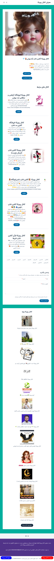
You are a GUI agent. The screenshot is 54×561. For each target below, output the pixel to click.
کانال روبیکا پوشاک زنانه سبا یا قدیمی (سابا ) (27, 481)
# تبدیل (13, 259)
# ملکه (34, 262)
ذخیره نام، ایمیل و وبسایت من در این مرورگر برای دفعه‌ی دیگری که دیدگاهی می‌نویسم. (31, 297)
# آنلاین (46, 259)
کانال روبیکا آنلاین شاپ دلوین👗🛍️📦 (16, 206)
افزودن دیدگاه (44, 284)
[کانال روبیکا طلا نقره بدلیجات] (27, 511)
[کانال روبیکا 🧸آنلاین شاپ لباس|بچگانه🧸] (45, 180)
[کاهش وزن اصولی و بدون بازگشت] (27, 492)
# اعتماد (29, 259)
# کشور (39, 262)
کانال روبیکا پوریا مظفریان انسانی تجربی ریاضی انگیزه (27, 411)
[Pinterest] (26, 536)
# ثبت (8, 259)
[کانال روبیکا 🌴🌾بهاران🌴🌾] (27, 337)
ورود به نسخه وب (27, 78)
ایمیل (23, 279)
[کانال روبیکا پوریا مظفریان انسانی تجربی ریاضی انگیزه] (27, 403)
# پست (18, 259)
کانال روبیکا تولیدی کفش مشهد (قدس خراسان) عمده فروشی (27, 446)
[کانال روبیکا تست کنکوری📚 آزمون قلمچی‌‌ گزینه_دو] (27, 354)
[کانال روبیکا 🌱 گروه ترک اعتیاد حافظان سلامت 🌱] (27, 419)
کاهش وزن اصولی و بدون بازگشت (27, 501)
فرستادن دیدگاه (44, 301)
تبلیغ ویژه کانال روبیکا (27, 525)
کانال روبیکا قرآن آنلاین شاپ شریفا (16, 237)
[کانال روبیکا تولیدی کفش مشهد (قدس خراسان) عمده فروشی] (27, 437)
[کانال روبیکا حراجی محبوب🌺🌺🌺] (27, 456)
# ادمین (41, 259)
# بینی (24, 259)
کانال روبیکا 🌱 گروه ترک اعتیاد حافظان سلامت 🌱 (27, 427)
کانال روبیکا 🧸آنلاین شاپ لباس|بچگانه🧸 (24, 179)
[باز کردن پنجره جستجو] (6, 2)
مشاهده (18, 112)
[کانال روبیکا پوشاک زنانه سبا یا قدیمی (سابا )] (27, 474)
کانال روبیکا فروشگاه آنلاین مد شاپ (16, 124)
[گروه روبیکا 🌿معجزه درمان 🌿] (27, 388)
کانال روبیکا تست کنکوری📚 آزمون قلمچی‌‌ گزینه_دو (27, 363)
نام (47, 279)
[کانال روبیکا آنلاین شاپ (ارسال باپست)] (37, 155)
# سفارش (46, 262)
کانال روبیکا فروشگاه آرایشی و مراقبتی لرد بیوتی (19, 96)
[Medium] (28, 536)
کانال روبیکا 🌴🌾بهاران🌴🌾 (27, 344)
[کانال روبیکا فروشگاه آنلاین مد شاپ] (37, 128)
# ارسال (35, 259)
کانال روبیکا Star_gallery (27, 379)
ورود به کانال (27, 73)
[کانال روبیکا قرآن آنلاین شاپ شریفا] (37, 241)
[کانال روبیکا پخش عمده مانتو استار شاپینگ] (27, 321)
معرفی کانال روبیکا (44, 2)
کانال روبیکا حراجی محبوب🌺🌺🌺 (27, 465)
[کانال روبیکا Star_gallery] (27, 372)
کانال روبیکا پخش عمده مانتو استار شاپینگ (27, 328)
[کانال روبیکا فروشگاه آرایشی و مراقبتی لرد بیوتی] (39, 100)
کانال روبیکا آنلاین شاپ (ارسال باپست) (16, 151)
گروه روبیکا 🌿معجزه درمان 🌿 (27, 395)
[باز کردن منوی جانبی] (4, 2)
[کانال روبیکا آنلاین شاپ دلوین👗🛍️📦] (37, 208)
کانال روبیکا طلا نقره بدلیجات (27, 520)
